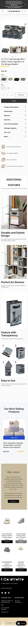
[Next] (25, 4)
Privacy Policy (19, 597)
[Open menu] (2, 11)
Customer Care (6, 597)
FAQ (2, 605)
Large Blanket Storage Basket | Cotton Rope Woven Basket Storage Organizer (7, 535)
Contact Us (4, 612)
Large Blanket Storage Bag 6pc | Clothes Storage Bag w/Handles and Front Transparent (21, 535)
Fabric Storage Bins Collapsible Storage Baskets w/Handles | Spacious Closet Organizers (13, 445)
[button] (12, 56)
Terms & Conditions (18, 601)
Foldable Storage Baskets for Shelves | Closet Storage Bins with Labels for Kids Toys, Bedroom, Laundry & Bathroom (21, 563)
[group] (14, 4)
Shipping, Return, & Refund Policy (7, 601)
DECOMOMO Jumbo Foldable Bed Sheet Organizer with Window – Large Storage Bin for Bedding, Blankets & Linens (7, 563)
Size (2, 84)
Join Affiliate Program (5, 608)
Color (2, 74)
